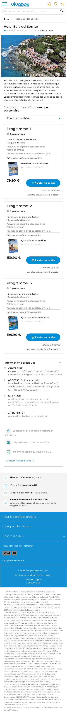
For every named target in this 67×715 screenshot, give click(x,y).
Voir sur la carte (45, 30)
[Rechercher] (62, 11)
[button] (4, 54)
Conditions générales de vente (33, 571)
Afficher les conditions (18, 460)
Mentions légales (33, 580)
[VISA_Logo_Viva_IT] (5, 554)
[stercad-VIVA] (14, 554)
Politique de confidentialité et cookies (33, 575)
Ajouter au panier (45, 183)
